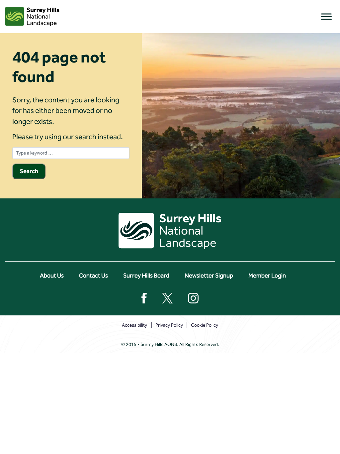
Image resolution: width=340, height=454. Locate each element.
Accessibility (134, 325)
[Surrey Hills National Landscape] (32, 16)
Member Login (267, 275)
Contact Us (93, 275)
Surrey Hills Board (146, 275)
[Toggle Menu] (326, 16)
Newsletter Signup (209, 275)
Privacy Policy (169, 325)
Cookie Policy (204, 325)
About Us (52, 275)
